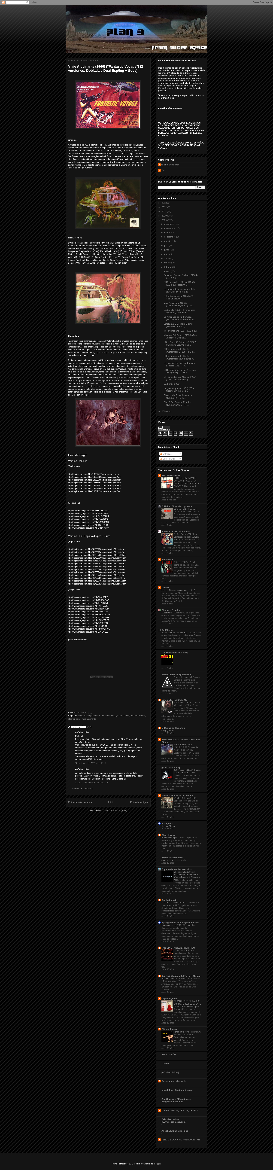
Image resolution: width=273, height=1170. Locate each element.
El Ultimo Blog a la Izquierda (176, 506)
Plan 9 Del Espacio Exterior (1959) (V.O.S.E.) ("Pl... (177, 403)
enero (167, 271)
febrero (168, 267)
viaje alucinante (89, 719)
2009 (164, 220)
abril (166, 258)
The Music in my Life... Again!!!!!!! (179, 1110)
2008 (164, 411)
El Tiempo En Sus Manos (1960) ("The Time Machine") (180, 378)
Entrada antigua (139, 802)
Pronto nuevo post (170, 837)
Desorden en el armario (173, 1081)
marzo (167, 262)
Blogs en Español (171, 610)
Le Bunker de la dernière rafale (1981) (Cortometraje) (179, 290)
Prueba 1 (178, 677)
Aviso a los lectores (183, 702)
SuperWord (166, 613)
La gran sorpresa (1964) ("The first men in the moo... (179, 389)
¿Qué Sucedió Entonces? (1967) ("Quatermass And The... (180, 343)
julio (166, 245)
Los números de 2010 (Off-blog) (176, 925)
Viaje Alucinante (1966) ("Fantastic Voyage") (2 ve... (179, 304)
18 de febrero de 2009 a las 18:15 (90, 763)
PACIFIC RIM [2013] (183, 744)
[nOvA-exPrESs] (170, 1072)
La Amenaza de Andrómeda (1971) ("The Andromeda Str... (180, 318)
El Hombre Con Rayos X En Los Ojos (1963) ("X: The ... (180, 371)
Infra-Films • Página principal (177, 1090)
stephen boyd (74, 719)
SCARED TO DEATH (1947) (174, 903)
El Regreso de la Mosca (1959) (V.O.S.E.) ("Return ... (179, 283)
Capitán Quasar (169, 998)
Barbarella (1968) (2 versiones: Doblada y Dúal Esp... (179, 311)
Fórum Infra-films (182, 1032)
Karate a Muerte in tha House (177, 795)
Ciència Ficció (169, 1029)
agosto (168, 241)
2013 (164, 203)
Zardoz (165, 587)
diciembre (169, 224)
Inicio (111, 802)
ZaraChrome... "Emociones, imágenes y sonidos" (176, 1100)
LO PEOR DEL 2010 (183, 950)
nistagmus (167, 823)
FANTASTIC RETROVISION (175, 531)
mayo (167, 254)
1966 (80, 715)
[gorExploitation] (170, 767)
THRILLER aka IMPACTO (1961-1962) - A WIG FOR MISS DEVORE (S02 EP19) (187, 481)
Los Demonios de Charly (174, 652)
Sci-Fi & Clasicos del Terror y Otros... (181, 976)
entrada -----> (167, 860)
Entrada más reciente (80, 802)
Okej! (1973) (167, 730)
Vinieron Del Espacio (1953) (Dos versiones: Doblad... (180, 336)
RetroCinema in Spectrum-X (176, 674)
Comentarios (168, 458)
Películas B (167, 559)
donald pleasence (92, 715)
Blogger (157, 1164)
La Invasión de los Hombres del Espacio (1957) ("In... (179, 364)
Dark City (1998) (172, 384)
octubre (168, 232)
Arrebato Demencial (172, 857)
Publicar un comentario (82, 788)
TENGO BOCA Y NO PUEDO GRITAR (180, 1139)
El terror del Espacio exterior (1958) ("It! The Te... (178, 396)
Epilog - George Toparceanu (174, 590)
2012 (164, 207)
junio (167, 249)
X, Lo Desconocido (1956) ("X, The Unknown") (179, 297)
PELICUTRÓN (168, 1054)
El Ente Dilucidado (170, 164)
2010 (164, 215)
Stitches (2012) (181, 562)
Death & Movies (169, 900)
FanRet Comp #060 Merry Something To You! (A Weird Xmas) (186, 537)
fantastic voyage (108, 715)
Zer (163, 170)
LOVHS (165, 1063)
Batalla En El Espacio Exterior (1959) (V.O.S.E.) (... (178, 325)
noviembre (170, 228)
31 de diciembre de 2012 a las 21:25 (91, 782)
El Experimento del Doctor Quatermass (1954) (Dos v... (179, 357)
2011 (164, 211)
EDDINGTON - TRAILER (185, 509)
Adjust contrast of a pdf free (174, 632)
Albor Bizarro (168, 835)
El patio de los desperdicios (176, 869)
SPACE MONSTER (170, 475)
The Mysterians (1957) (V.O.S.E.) (180, 330)
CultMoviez (167, 630)
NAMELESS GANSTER (185, 798)
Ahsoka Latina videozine (174, 1131)
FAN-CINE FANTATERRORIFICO (178, 948)
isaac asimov (123, 715)
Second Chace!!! (169, 978)
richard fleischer (138, 715)
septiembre (170, 236)
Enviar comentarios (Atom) (115, 810)
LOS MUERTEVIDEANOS (174, 700)
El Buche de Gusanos (173, 728)
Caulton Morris (168, 826)
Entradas (167, 454)
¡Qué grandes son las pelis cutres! (180, 922)
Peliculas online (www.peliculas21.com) (173, 1120)
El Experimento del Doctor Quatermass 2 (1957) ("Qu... (179, 350)
